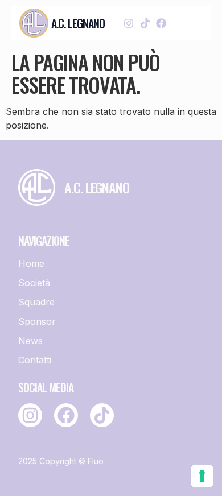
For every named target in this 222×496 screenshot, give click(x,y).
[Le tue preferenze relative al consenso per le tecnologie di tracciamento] (202, 476)
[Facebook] (161, 23)
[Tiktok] (145, 23)
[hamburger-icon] (190, 23)
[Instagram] (129, 23)
